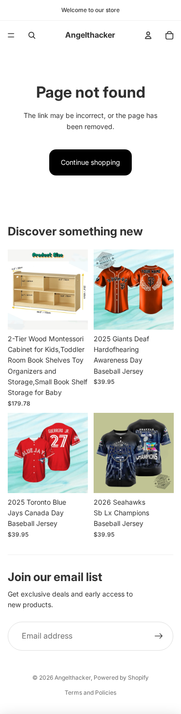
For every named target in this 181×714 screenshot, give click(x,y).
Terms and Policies (90, 692)
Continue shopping (90, 162)
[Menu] (11, 35)
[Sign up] (159, 636)
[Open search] (31, 35)
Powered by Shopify (121, 677)
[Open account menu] (148, 35)
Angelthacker (73, 677)
